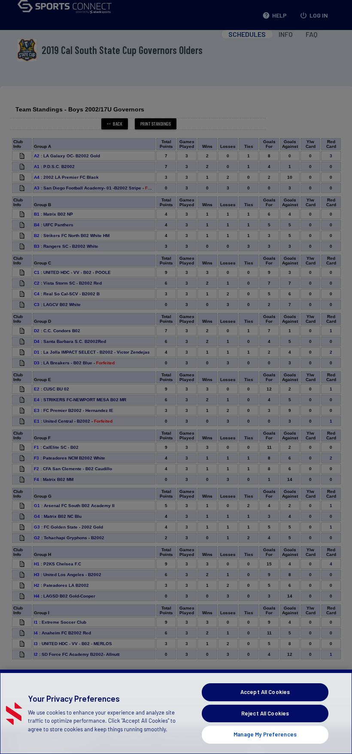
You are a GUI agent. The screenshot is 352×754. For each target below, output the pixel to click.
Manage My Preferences (265, 734)
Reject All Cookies (265, 713)
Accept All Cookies (265, 691)
